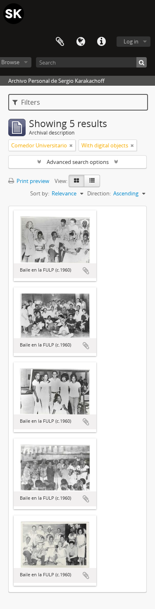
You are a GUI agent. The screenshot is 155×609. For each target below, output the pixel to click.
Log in (131, 41)
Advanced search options (77, 162)
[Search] (141, 62)
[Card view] (76, 181)
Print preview (32, 181)
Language (80, 41)
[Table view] (92, 181)
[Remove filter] (71, 145)
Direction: (99, 193)
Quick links (101, 41)
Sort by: (39, 193)
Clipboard (60, 41)
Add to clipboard (86, 271)
